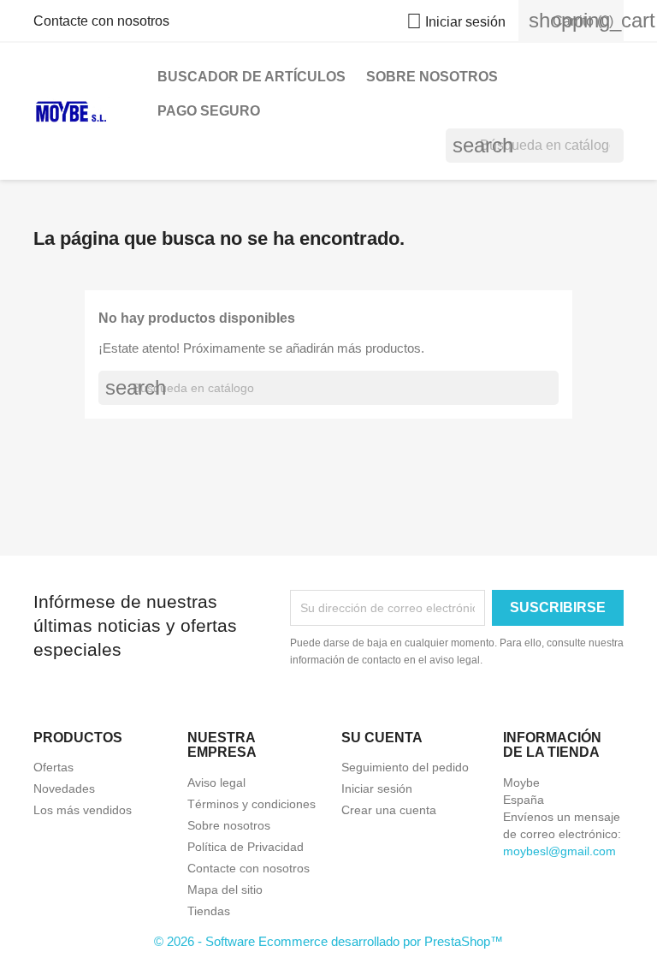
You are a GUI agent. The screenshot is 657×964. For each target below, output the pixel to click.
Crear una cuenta (388, 810)
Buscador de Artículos (251, 76)
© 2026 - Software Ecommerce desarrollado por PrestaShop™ (328, 941)
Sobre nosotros (432, 76)
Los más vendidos (82, 810)
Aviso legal (216, 782)
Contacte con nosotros (101, 21)
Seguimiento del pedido (405, 767)
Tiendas (208, 911)
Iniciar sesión (376, 788)
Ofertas (53, 767)
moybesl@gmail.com (559, 851)
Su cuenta (382, 737)
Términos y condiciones (251, 804)
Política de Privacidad (245, 847)
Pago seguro (208, 111)
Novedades (64, 788)
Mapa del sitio (225, 889)
